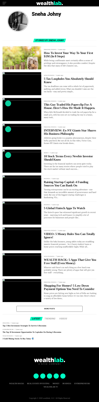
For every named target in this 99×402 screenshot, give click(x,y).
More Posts (49, 309)
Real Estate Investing (38, 383)
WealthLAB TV (51, 387)
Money (56, 383)
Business (67, 383)
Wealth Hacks (16, 383)
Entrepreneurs (82, 383)
